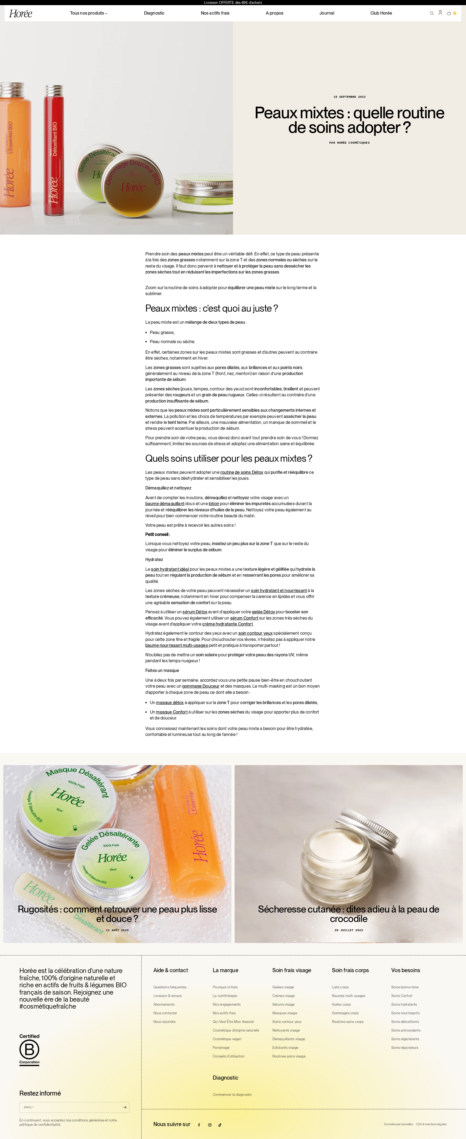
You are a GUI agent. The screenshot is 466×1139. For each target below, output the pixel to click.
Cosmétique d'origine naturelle (236, 1030)
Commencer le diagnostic (232, 1095)
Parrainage (221, 1048)
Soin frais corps (350, 970)
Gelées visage (283, 987)
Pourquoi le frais (225, 987)
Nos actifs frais (215, 13)
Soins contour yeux (286, 1022)
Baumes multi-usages (348, 996)
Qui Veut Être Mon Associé (233, 1022)
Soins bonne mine (405, 987)
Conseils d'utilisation (228, 1056)
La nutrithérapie (225, 996)
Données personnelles (398, 1124)
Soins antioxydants (405, 1030)
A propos (274, 13)
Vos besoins (405, 970)
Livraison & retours (167, 996)
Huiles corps (341, 1004)
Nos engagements (227, 1004)
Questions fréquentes (170, 987)
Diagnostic (154, 13)
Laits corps (340, 987)
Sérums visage (283, 1004)
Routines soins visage (289, 1056)
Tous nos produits (87, 13)
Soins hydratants (404, 1004)
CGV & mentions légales (431, 1124)
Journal (327, 13)
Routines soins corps (348, 1022)
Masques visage (284, 1013)
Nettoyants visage (286, 1030)
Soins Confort (401, 996)
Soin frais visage (291, 970)
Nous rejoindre (164, 1022)
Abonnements (163, 1004)
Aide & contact (170, 970)
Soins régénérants (405, 1039)
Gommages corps (345, 1013)
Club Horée (381, 13)
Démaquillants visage (288, 1039)
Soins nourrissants (405, 1013)
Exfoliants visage (285, 1048)
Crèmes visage (283, 996)
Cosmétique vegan (227, 1039)
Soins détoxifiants (405, 1022)
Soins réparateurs (404, 1048)
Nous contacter (165, 1013)
